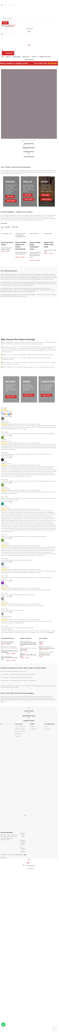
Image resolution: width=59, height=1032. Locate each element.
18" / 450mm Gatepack (44, 725)
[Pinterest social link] (29, 1)
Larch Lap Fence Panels (7, 713)
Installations (32, 797)
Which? (55, 63)
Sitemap (32, 795)
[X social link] (27, 1)
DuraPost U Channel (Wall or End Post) (28, 726)
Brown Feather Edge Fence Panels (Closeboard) (9, 722)
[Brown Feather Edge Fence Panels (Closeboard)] (10, 718)
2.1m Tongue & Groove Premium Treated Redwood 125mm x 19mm (28, 714)
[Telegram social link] (32, 1)
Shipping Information (20, 799)
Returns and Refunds (20, 802)
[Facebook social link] (25, 1)
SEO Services (19, 925)
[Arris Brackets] (28, 718)
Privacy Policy (18, 804)
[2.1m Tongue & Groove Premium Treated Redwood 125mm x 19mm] (25, 712)
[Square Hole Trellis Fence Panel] (48, 237)
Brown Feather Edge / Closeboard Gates (9, 729)
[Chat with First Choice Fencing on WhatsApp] (3, 1024)
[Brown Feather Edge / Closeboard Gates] (6, 727)
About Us (46, 797)
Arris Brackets (23, 720)
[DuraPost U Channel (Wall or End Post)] (23, 724)
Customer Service (49, 795)
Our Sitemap (33, 799)
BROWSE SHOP (10, 53)
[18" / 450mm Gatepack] (48, 723)
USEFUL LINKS (19, 795)
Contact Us (18, 807)
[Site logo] (9, 10)
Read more (51, 703)
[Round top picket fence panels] (45, 717)
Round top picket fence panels (46, 718)
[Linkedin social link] (31, 1)
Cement (41, 713)
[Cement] (41, 712)
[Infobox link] (29, 25)
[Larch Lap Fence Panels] (7, 712)
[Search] (29, 47)
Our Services (47, 799)
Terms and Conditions (20, 797)
